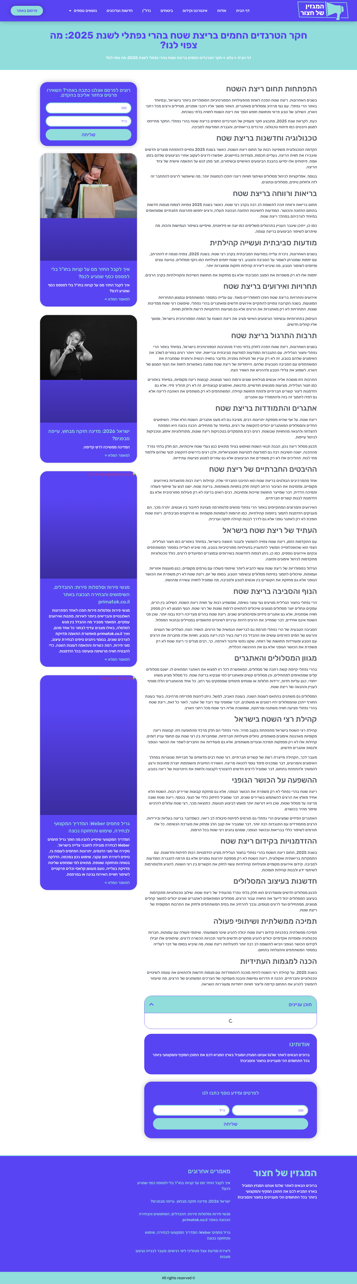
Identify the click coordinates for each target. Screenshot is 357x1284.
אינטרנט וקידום (195, 10)
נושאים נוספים (85, 10)
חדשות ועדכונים (120, 10)
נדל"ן (146, 10)
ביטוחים (167, 10)
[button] (151, 1004)
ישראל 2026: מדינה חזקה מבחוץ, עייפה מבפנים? (190, 1201)
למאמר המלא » (117, 299)
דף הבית (243, 10)
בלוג (229, 57)
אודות (221, 10)
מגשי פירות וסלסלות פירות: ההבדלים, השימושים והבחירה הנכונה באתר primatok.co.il (91, 594)
